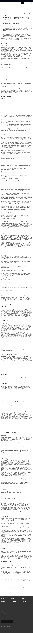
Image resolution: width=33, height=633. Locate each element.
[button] (16, 3)
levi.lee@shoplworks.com (12, 587)
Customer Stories (13, 601)
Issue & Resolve (3, 601)
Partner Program (24, 601)
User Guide (12, 604)
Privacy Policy (8, 626)
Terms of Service (3, 626)
